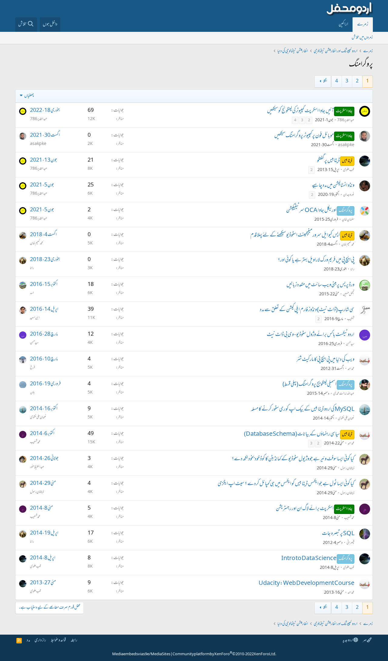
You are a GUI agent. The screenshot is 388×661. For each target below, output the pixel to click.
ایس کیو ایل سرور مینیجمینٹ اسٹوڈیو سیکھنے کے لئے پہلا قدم (295, 235)
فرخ (32, 367)
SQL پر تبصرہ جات (338, 534)
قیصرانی (350, 543)
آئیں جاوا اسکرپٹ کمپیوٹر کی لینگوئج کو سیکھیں (300, 111)
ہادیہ (32, 392)
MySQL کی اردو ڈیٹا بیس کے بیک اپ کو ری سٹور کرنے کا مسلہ (302, 409)
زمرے (362, 24)
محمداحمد (351, 369)
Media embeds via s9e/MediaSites (141, 654)
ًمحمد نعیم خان (347, 244)
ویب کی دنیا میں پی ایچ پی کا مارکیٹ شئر (325, 360)
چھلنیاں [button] (29, 96)
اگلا (325, 81)
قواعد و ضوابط (58, 640)
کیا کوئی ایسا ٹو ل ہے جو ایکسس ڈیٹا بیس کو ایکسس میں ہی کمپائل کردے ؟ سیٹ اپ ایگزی (286, 484)
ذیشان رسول (347, 468)
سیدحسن (350, 344)
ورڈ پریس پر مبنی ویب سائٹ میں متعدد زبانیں (320, 285)
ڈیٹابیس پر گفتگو (328, 161)
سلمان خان (348, 219)
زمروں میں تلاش (362, 38)
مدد (28, 640)
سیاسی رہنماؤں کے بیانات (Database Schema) (292, 434)
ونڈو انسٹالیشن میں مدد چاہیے (333, 186)
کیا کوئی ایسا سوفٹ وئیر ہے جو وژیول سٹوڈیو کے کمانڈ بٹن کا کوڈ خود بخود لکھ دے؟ (293, 459)
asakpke (346, 145)
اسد (32, 293)
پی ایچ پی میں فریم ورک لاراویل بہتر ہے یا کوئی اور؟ (316, 260)
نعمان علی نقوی (346, 418)
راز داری (40, 640)
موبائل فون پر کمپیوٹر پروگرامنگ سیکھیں (304, 136)
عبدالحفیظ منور (37, 467)
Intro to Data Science (308, 559)
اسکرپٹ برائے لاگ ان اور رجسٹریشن (305, 509)
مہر (365, 640)
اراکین (343, 24)
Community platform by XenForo (224, 654)
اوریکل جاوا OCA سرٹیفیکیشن (311, 211)
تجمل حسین (348, 294)
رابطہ (74, 640)
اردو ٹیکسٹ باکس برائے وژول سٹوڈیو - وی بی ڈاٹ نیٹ (310, 335)
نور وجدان (348, 195)
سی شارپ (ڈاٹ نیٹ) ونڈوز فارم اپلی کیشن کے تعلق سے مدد (307, 310)
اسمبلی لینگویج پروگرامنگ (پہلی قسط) (309, 385)
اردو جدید (348, 640)
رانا (352, 269)
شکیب (350, 319)
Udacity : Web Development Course (306, 584)
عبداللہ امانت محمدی (343, 394)
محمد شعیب (35, 442)
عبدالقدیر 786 (345, 120)
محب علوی (348, 170)
